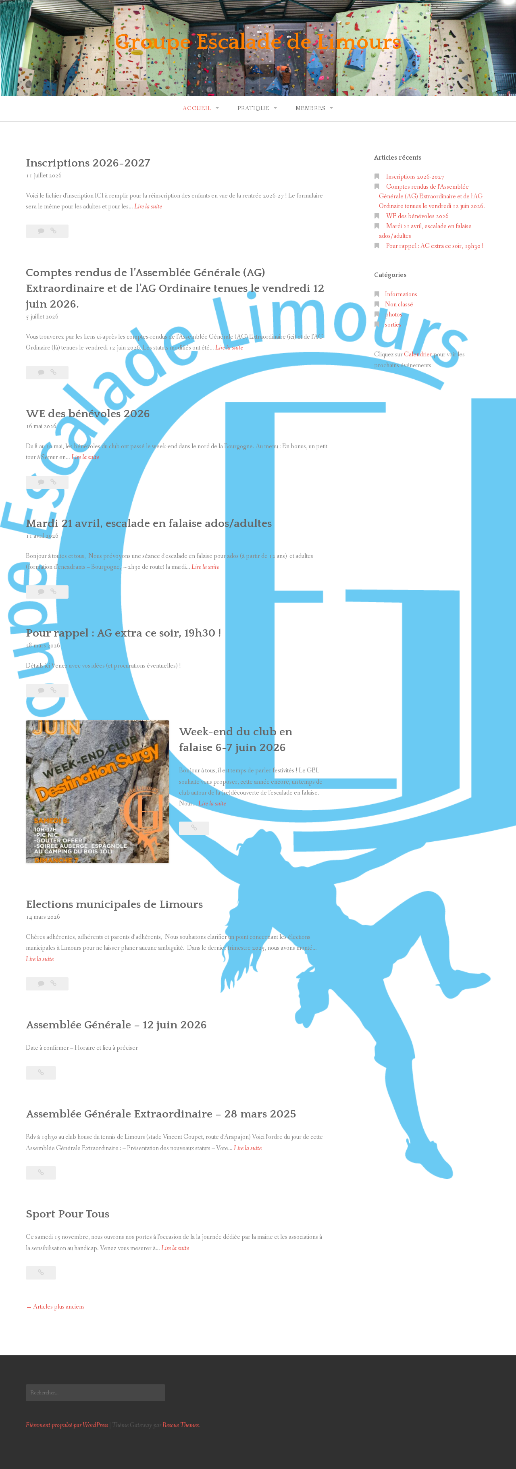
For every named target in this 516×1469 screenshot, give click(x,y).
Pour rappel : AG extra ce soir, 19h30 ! (123, 633)
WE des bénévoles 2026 (88, 414)
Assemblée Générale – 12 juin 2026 (116, 1025)
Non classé (399, 304)
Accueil (197, 108)
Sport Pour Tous (67, 1214)
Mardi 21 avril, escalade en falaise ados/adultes (149, 523)
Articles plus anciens (59, 1307)
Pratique (253, 108)
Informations (401, 294)
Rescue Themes (180, 1425)
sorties (393, 324)
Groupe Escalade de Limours (258, 42)
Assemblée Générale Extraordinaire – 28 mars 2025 (161, 1114)
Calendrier (418, 354)
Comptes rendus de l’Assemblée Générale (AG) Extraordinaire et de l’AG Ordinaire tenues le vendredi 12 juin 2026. (175, 288)
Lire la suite (148, 207)
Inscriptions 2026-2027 (88, 163)
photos (393, 314)
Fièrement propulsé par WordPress (67, 1425)
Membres (310, 108)
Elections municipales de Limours (114, 904)
